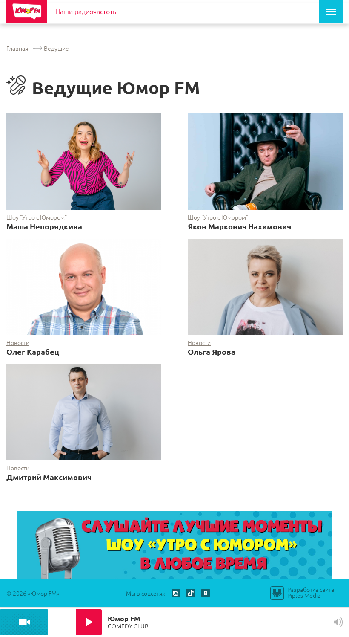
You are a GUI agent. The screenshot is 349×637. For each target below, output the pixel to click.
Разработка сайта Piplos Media (310, 592)
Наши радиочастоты (86, 11)
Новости (17, 342)
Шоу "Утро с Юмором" (36, 217)
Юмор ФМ (26, 11)
